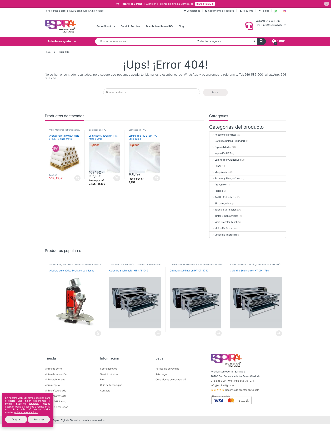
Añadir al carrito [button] (77, 178)
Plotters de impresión (56, 406)
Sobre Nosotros (106, 26)
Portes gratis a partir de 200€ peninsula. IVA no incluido (74, 10)
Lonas (218, 165)
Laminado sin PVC (97, 129)
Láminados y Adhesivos (228, 159)
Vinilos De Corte (223, 228)
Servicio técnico (109, 374)
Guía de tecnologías (111, 385)
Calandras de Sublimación (122, 264)
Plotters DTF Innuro (55, 401)
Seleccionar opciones (113, 178)
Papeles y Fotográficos (227, 178)
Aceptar (16, 419)
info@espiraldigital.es (222, 385)
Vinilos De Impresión (226, 234)
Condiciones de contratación (171, 379)
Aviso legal (161, 374)
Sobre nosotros (108, 368)
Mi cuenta (248, 10)
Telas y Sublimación (225, 209)
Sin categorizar (223, 203)
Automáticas (55, 264)
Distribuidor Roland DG (159, 26)
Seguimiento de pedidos (221, 10)
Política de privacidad (167, 368)
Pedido (265, 10)
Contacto (105, 390)
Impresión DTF (223, 153)
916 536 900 (218, 380)
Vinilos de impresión (56, 374)
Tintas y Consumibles (226, 215)
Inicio (48, 51)
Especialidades (223, 147)
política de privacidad (26, 412)
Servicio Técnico (130, 26)
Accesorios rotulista (225, 134)
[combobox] (145, 41)
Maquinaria (221, 172)
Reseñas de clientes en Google (235, 389)
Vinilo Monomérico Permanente (64, 129)
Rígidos (219, 190)
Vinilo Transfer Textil (226, 222)
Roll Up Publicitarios (225, 197)
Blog (181, 26)
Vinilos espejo (52, 385)
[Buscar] (261, 41)
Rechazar (38, 419)
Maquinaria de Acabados (87, 264)
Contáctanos (193, 10)
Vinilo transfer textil (55, 395)
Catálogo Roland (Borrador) (230, 140)
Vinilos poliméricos (55, 379)
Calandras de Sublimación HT (150, 264)
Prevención (221, 184)
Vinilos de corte (53, 368)
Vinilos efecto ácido (55, 390)
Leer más (98, 333)
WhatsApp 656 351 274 (241, 380)
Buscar (215, 92)
